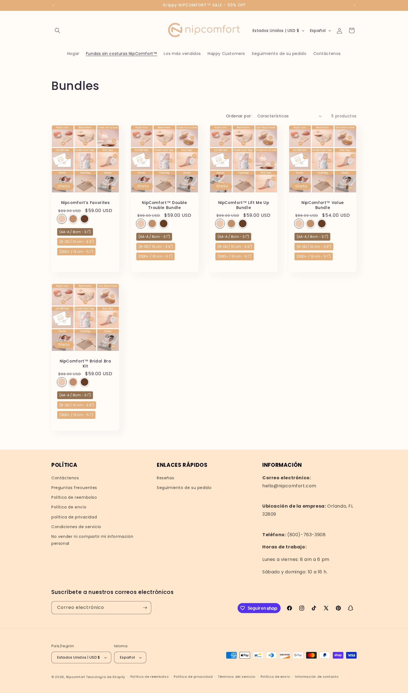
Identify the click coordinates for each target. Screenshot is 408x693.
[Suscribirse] (145, 607)
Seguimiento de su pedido (184, 487)
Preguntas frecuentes (74, 487)
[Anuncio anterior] (53, 5)
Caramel (73, 218)
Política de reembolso (74, 497)
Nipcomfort (75, 677)
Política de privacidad (193, 676)
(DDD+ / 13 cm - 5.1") (76, 250)
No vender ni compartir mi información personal (92, 540)
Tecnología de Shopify (105, 677)
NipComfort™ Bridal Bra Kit (85, 364)
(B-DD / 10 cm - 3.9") (76, 241)
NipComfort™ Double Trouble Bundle (164, 205)
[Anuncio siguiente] (355, 5)
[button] (57, 30)
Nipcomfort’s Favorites (85, 202)
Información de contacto (316, 676)
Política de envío (68, 507)
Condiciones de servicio (76, 527)
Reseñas (165, 478)
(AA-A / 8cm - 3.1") (75, 231)
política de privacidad (74, 517)
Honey (62, 218)
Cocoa (84, 218)
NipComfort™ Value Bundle (322, 205)
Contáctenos (65, 478)
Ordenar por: (239, 116)
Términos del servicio (236, 676)
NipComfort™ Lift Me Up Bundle (243, 205)
